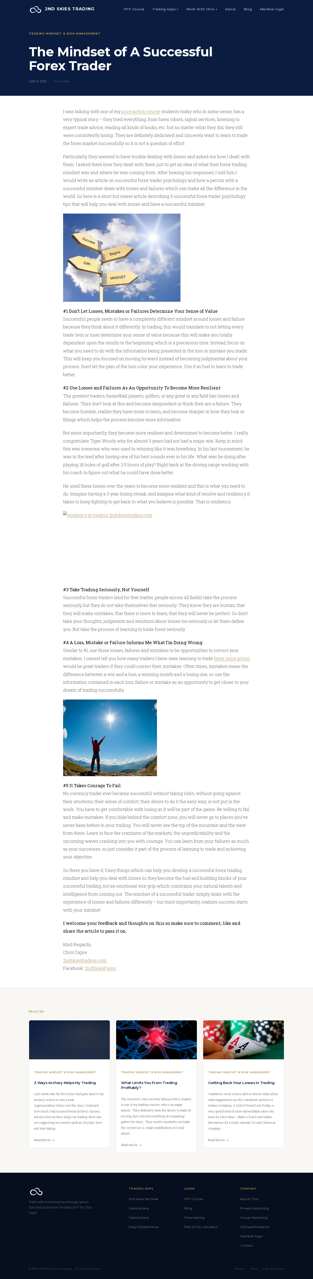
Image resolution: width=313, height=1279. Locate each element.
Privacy (240, 1268)
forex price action (232, 658)
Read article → (44, 1140)
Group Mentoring (254, 1217)
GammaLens (139, 1208)
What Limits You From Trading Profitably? (149, 1085)
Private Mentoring (254, 1208)
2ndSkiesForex (100, 968)
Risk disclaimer (273, 1268)
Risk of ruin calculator (201, 1227)
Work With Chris (201, 9)
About (230, 9)
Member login (251, 1236)
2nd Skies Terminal (143, 1199)
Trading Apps (165, 9)
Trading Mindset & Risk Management (65, 33)
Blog (248, 9)
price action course (140, 111)
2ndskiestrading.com (85, 960)
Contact (246, 1245)
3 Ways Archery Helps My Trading (65, 1082)
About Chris (249, 1199)
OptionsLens (139, 1217)
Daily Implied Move (144, 1227)
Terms (254, 1268)
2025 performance (254, 1227)
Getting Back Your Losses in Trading (241, 1082)
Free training (194, 1217)
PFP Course (134, 9)
